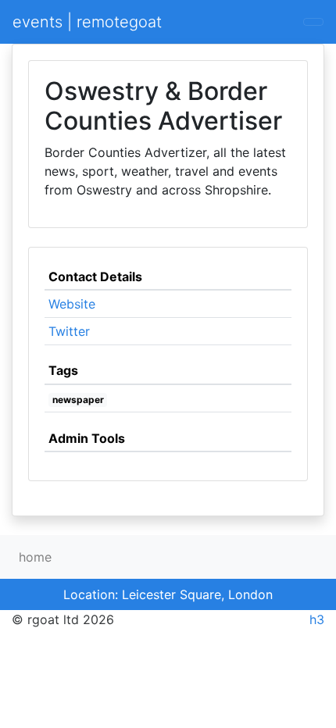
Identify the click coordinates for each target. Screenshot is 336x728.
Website (71, 304)
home (35, 557)
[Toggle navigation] (313, 22)
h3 (316, 619)
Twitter (69, 331)
